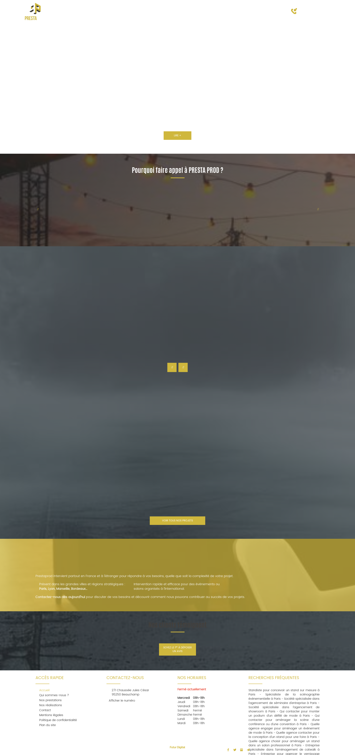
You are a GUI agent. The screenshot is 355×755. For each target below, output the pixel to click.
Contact (209, 11)
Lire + (177, 135)
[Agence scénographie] (54, 73)
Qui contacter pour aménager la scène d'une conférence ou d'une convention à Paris (284, 720)
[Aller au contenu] (177, 740)
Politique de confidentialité (58, 720)
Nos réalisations (188, 11)
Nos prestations (161, 11)
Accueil (108, 11)
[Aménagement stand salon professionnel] (76, 461)
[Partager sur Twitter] (234, 749)
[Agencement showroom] (211, 461)
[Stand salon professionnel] (144, 461)
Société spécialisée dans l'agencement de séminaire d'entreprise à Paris (284, 701)
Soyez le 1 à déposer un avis (177, 649)
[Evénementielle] (278, 461)
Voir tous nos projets (177, 521)
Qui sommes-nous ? (132, 11)
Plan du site (47, 725)
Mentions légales (51, 715)
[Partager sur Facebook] (228, 749)
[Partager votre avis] (241, 749)
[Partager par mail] (248, 749)
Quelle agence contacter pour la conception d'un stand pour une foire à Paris (284, 734)
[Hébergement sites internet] (177, 750)
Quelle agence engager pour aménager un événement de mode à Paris (284, 728)
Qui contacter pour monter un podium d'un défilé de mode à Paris (284, 713)
